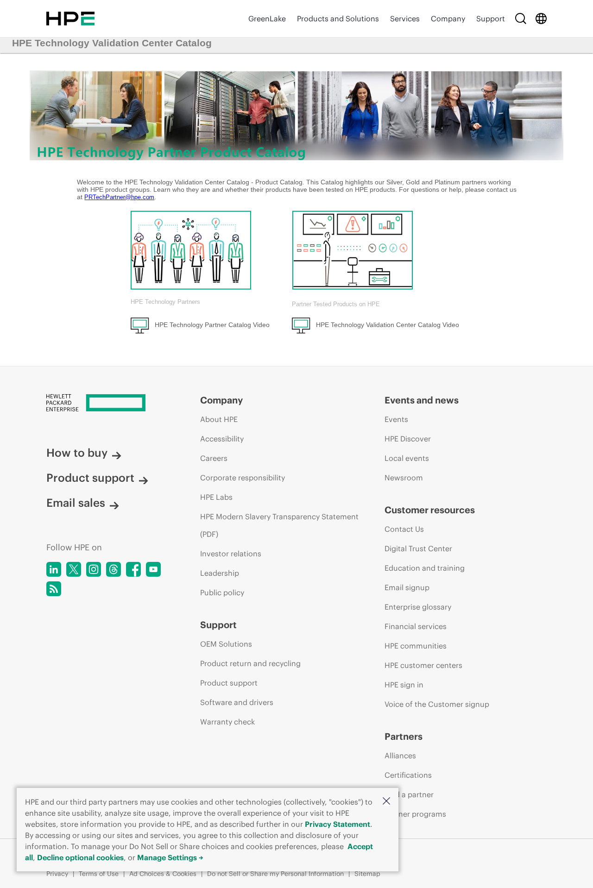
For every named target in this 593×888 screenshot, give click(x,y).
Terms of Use (99, 873)
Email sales (75, 503)
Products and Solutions (338, 18)
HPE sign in (404, 684)
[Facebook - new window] (133, 569)
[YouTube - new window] (153, 569)
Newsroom (404, 477)
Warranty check (227, 721)
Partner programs (415, 814)
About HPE (219, 419)
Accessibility (222, 438)
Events (396, 419)
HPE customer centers (423, 665)
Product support (90, 478)
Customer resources (430, 510)
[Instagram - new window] (93, 569)
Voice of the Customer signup (437, 704)
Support (490, 18)
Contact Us (404, 529)
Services (405, 18)
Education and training (425, 568)
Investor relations (230, 553)
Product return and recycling (250, 663)
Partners (404, 736)
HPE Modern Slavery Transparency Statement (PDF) (279, 525)
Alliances (400, 755)
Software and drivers (236, 702)
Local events (407, 458)
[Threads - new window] (113, 569)
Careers (213, 458)
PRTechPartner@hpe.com (119, 197)
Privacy (57, 873)
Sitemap (367, 873)
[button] (386, 801)
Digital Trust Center (418, 548)
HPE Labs (216, 497)
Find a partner (409, 794)
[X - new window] (73, 569)
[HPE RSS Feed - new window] (53, 588)
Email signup (407, 587)
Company (448, 18)
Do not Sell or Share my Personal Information (275, 873)
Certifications (408, 775)
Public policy (222, 592)
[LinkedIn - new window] (53, 569)
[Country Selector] (541, 18)
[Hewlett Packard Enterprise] (70, 18)
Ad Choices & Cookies (162, 873)
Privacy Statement (337, 824)
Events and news (422, 400)
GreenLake (267, 18)
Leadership (219, 573)
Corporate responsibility (242, 477)
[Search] (520, 18)
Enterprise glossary (418, 606)
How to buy (76, 453)
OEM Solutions (226, 644)
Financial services (416, 626)
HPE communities (416, 645)
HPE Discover (408, 438)
